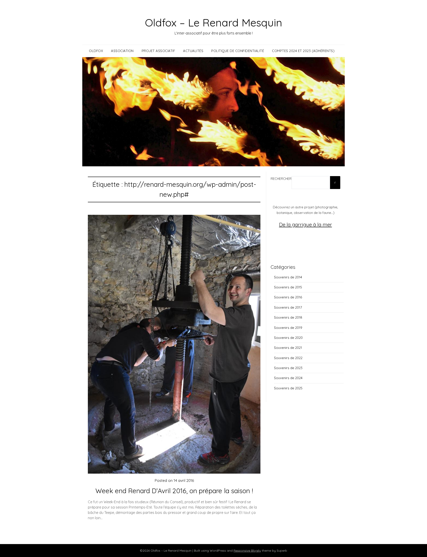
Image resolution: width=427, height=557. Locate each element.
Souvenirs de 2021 (288, 348)
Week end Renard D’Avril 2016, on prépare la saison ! (174, 491)
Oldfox (96, 51)
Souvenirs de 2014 (288, 277)
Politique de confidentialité (237, 51)
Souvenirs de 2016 (288, 297)
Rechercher (281, 179)
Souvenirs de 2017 (288, 307)
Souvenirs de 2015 (288, 287)
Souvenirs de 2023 (288, 368)
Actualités (193, 51)
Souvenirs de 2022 (288, 358)
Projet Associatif (158, 51)
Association (122, 51)
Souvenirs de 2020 (288, 338)
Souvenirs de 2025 (288, 388)
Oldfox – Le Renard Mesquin (213, 22)
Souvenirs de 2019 (288, 328)
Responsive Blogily (247, 551)
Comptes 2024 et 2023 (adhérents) (303, 51)
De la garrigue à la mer (305, 224)
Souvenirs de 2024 (288, 378)
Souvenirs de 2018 (288, 317)
